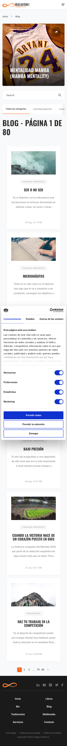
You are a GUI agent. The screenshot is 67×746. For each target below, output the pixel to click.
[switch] (59, 382)
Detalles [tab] (30, 319)
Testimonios (18, 714)
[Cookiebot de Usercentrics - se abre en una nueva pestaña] (49, 310)
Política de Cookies (52, 733)
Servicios (18, 722)
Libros (49, 698)
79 (38, 669)
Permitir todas (33, 415)
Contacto (49, 722)
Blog (49, 706)
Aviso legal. (11, 733)
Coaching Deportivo (21, 29)
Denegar (33, 433)
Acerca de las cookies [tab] (51, 319)
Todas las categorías (16, 109)
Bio (18, 706)
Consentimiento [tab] (12, 319)
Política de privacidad (30, 733)
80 (42, 669)
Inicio (5, 16)
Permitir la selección (33, 424)
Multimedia (49, 714)
